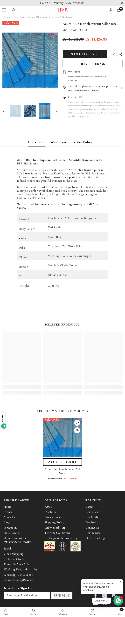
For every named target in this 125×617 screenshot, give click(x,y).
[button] (3, 110)
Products (19, 17)
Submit (62, 595)
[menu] (4, 10)
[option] (62, 3)
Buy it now (92, 64)
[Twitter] (104, 603)
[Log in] (111, 10)
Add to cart (84, 53)
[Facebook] (95, 595)
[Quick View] (77, 430)
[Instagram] (104, 595)
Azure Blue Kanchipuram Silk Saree (62, 471)
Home (6, 17)
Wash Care (58, 142)
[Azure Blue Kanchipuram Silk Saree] (62, 437)
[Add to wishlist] (113, 54)
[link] (21, 387)
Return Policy (82, 142)
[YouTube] (95, 603)
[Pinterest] (114, 595)
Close (122, 3)
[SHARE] (120, 54)
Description (36, 142)
